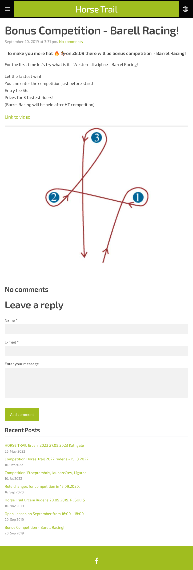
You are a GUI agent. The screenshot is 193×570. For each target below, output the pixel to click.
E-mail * (12, 342)
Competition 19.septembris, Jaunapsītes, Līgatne (46, 472)
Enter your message (22, 363)
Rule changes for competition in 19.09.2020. (42, 486)
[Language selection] (185, 9)
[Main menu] (7, 9)
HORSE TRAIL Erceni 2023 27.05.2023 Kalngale (44, 445)
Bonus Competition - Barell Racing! (34, 527)
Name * (11, 320)
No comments (71, 41)
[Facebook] (96, 561)
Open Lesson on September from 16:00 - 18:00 (44, 513)
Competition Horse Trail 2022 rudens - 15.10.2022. (47, 459)
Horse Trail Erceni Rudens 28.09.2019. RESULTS (45, 500)
